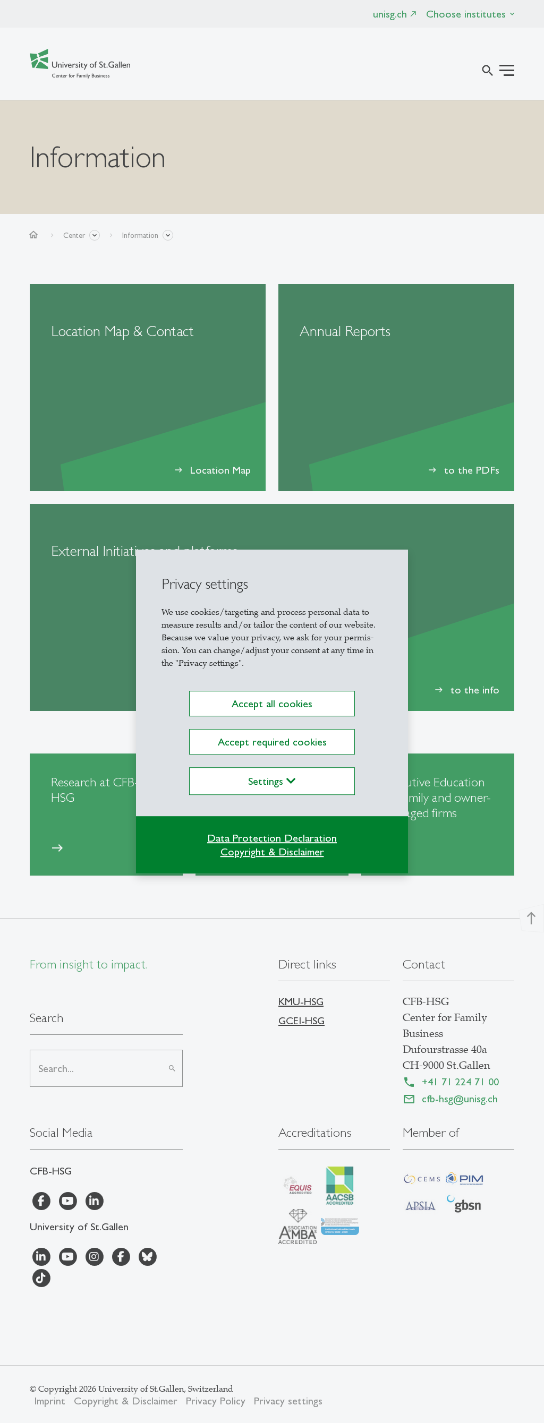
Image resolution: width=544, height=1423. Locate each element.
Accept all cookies (272, 703)
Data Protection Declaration (272, 837)
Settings (267, 781)
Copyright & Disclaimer (272, 851)
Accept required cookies (272, 741)
